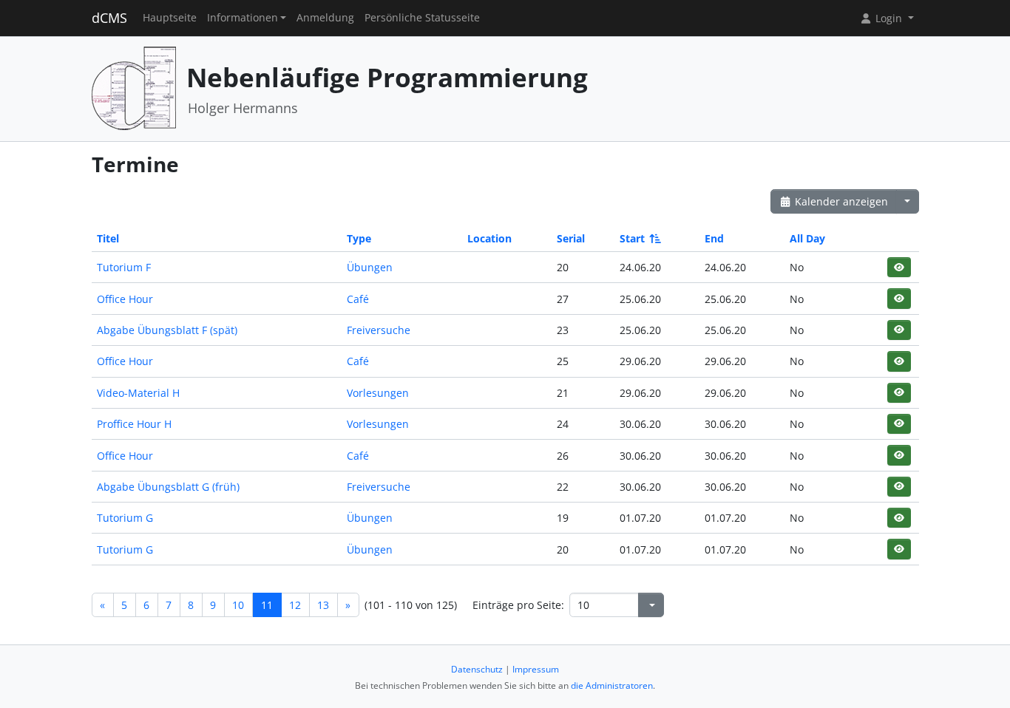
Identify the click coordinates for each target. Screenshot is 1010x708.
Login (888, 18)
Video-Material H (138, 393)
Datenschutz (477, 669)
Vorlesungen (378, 393)
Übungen (370, 267)
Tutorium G (125, 518)
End (714, 238)
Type (359, 238)
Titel (108, 238)
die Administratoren (612, 685)
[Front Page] (134, 88)
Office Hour (125, 299)
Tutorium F (124, 267)
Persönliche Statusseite (422, 18)
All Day (807, 238)
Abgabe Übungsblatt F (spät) (167, 330)
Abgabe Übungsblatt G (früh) (168, 487)
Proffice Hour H (134, 424)
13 (323, 605)
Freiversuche (378, 330)
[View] (898, 267)
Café (358, 299)
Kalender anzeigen (840, 201)
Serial (571, 238)
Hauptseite (170, 18)
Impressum (535, 669)
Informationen (242, 18)
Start (632, 238)
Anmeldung (325, 18)
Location (489, 238)
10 (238, 605)
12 (295, 605)
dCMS (109, 18)
